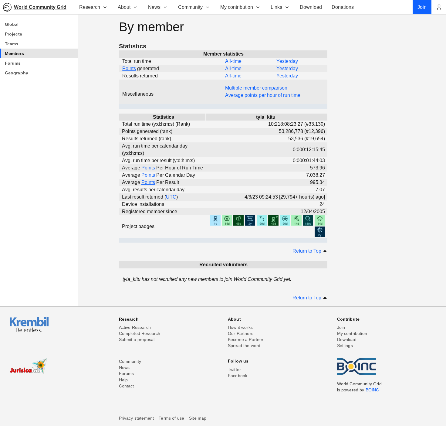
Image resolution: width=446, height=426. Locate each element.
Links (276, 7)
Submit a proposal (137, 339)
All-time (233, 61)
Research (89, 7)
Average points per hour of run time (262, 95)
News (154, 7)
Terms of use (171, 418)
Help (123, 379)
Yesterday (287, 61)
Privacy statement (136, 418)
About (124, 7)
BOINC (372, 389)
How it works (240, 327)
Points (129, 68)
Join (341, 327)
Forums (126, 373)
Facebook (237, 375)
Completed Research (139, 333)
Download (346, 339)
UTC (171, 196)
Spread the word (244, 345)
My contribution (236, 7)
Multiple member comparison (256, 87)
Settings (345, 345)
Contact (126, 385)
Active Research (135, 327)
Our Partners (240, 333)
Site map (197, 418)
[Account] (438, 7)
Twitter (234, 369)
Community (190, 7)
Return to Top (307, 251)
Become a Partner (246, 339)
